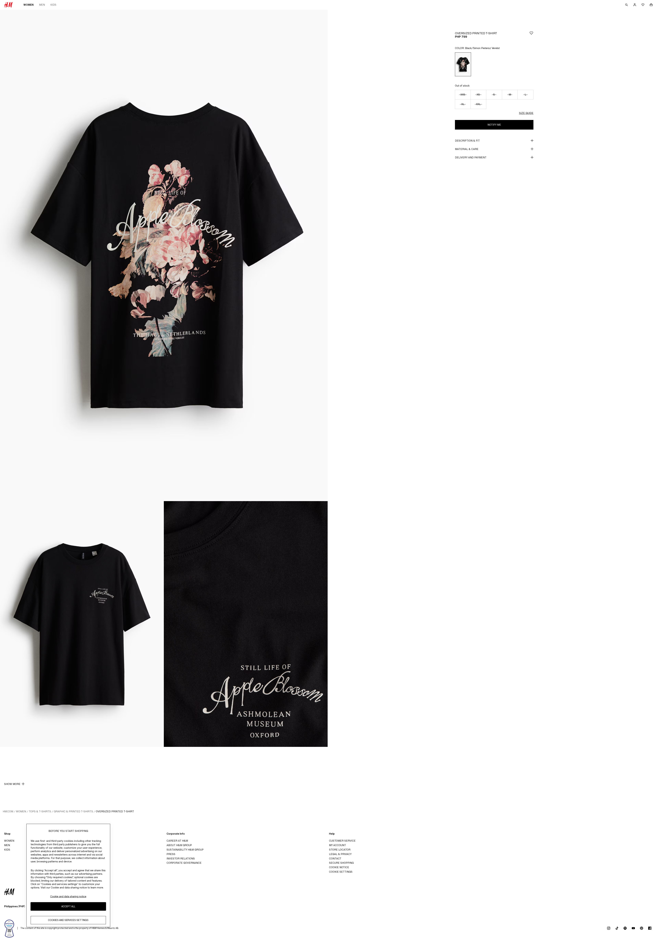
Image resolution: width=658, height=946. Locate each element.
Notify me (494, 124)
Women (28, 4)
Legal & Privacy (340, 854)
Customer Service (342, 840)
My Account (337, 845)
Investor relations (181, 858)
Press (171, 854)
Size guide (526, 113)
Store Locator (339, 849)
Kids (53, 4)
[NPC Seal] (9, 928)
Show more (12, 784)
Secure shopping (341, 862)
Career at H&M (177, 840)
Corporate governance (184, 862)
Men (42, 4)
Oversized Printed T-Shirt (115, 811)
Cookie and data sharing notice (68, 896)
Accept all (68, 906)
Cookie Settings (340, 871)
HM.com (8, 811)
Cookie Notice (339, 867)
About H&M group (179, 845)
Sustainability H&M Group (185, 849)
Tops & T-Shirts (40, 811)
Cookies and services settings (68, 920)
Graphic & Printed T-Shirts (73, 811)
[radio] (463, 64)
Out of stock (462, 85)
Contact (335, 858)
